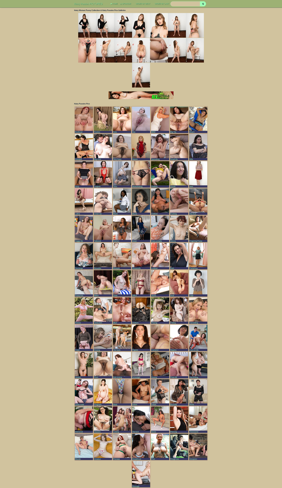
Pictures (88, 4)
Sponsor (126, 4)
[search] (203, 3)
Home (115, 4)
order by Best (143, 4)
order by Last (162, 4)
